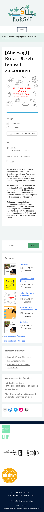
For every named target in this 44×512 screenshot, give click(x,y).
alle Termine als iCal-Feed (14, 341)
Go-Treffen (24, 264)
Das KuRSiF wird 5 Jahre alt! (19, 357)
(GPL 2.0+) (38, 508)
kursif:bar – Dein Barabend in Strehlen (28, 308)
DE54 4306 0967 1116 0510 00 (24, 386)
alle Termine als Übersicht (14, 336)
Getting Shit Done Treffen (27, 279)
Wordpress (23, 506)
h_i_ (17, 508)
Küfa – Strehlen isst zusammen (28, 294)
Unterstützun (25, 394)
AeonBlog (32, 508)
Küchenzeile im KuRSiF (17, 361)
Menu (22, 30)
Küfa (12, 161)
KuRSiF (13, 147)
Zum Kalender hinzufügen (23, 133)
